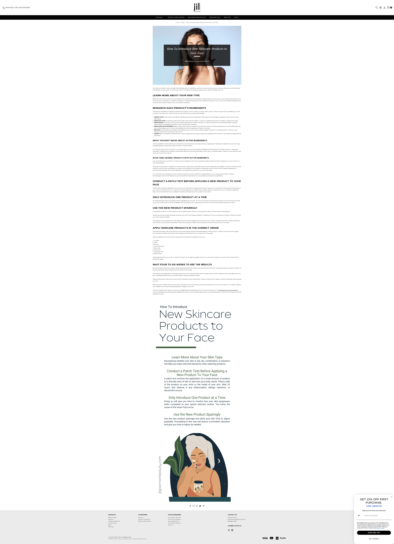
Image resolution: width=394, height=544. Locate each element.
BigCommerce (142, 538)
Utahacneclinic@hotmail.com (237, 519)
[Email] (193, 506)
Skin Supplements (173, 521)
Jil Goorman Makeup (174, 519)
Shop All (159, 17)
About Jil (227, 17)
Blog (236, 17)
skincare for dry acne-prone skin (228, 290)
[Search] (376, 7)
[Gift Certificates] (380, 7)
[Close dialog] (392, 497)
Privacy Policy (112, 523)
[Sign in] (384, 7)
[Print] (197, 506)
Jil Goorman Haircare (174, 523)
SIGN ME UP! (374, 533)
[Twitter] (200, 506)
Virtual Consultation (176, 17)
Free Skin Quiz (215, 17)
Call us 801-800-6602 (114, 537)
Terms (382, 528)
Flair (131, 538)
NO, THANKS (374, 539)
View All (170, 525)
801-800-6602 (232, 517)
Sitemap (110, 526)
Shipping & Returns (114, 521)
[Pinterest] (204, 506)
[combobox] (360, 516)
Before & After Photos (197, 17)
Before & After (112, 517)
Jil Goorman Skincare (174, 517)
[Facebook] (190, 506)
